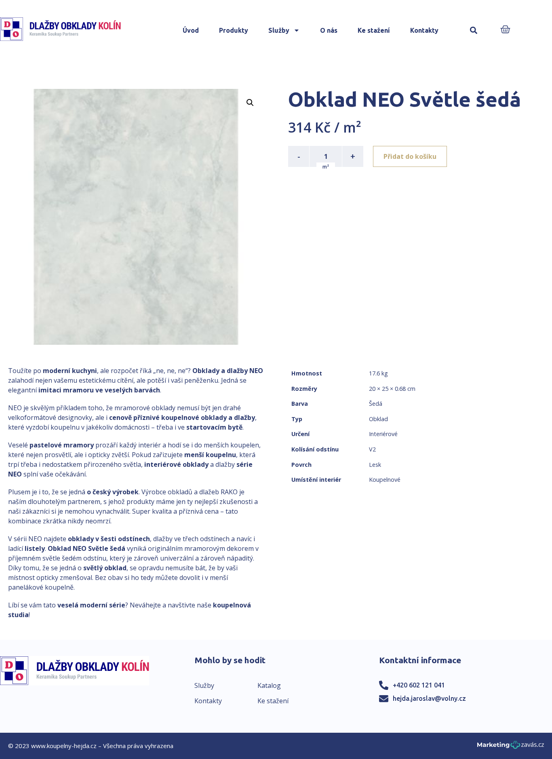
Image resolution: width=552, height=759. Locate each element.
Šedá (375, 403)
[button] (473, 30)
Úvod (191, 30)
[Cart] (505, 30)
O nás (328, 30)
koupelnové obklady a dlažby (208, 417)
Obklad (378, 419)
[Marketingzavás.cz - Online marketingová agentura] (510, 747)
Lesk (375, 464)
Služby (278, 30)
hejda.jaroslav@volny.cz (429, 698)
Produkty (233, 30)
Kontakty (424, 30)
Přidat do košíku (409, 156)
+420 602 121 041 (419, 685)
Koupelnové (384, 479)
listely (35, 548)
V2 (372, 449)
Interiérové (383, 434)
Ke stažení (374, 30)
